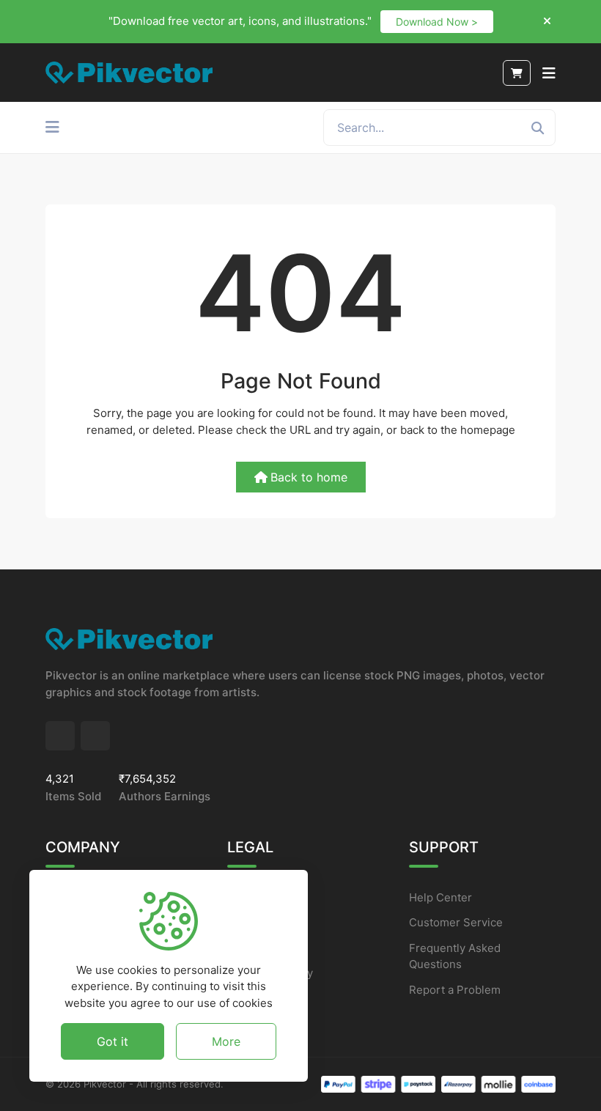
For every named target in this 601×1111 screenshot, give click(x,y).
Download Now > (437, 21)
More (226, 1041)
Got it (112, 1041)
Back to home (308, 477)
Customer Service (456, 922)
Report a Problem (455, 990)
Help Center (440, 897)
